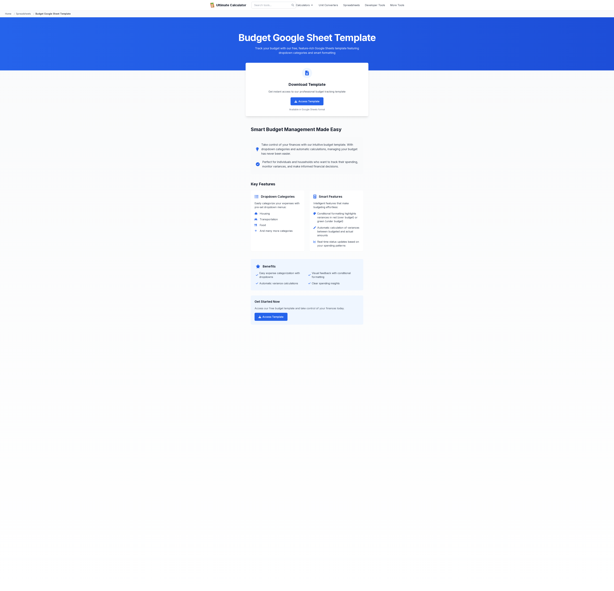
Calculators (303, 5)
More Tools (397, 5)
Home (8, 13)
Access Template (308, 101)
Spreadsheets (351, 5)
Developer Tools (375, 5)
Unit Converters (328, 5)
